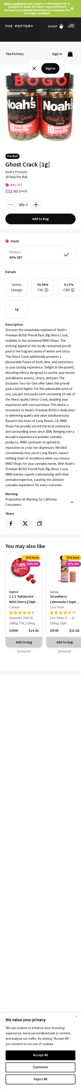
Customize (40, 1067)
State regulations (15, 4)
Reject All (40, 1079)
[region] (40, 1051)
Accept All (40, 1055)
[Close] (76, 1016)
